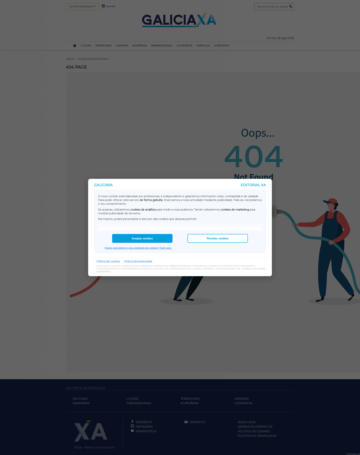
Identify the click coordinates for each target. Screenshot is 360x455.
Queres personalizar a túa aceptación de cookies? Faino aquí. (138, 248)
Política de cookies (108, 260)
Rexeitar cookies (218, 238)
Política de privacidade (138, 260)
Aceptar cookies (142, 238)
